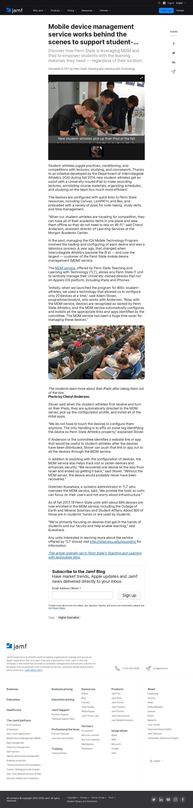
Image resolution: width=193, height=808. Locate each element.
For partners (87, 730)
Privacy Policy (58, 608)
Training (57, 748)
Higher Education (69, 617)
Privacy (83, 797)
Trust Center (154, 724)
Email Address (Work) (66, 589)
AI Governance (14, 725)
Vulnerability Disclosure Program (163, 738)
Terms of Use (97, 797)
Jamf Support (60, 709)
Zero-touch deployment (18, 733)
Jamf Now (116, 698)
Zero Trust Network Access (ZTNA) (24, 774)
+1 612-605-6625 (130, 668)
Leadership (153, 693)
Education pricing (63, 699)
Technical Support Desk (63, 719)
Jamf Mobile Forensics (122, 720)
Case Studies (88, 707)
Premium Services (60, 733)
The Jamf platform (19, 720)
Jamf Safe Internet (120, 716)
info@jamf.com (160, 668)
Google (115, 748)
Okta (113, 753)
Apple (114, 735)
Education (13, 699)
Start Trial (166, 10)
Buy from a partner (91, 739)
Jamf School (117, 702)
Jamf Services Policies (62, 738)
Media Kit (152, 720)
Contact (151, 698)
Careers (151, 711)
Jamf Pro (115, 693)
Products (117, 689)
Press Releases (155, 707)
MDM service (65, 268)
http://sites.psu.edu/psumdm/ (113, 541)
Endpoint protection (16, 760)
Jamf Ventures (155, 733)
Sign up (129, 595)
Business (12, 689)
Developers (87, 748)
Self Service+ (13, 751)
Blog (84, 698)
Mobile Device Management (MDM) (24, 738)
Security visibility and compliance (22, 778)
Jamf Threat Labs (90, 716)
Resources (88, 689)
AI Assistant (12, 729)
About (151, 689)
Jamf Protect (117, 711)
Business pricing (62, 689)
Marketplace (88, 744)
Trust (110, 797)
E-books (86, 702)
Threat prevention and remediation (23, 765)
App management (15, 742)
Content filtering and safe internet (23, 769)
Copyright (72, 797)
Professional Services (65, 729)
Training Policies (59, 753)
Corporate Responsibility (159, 729)
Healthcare (14, 709)
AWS (113, 739)
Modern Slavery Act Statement (82, 801)
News (150, 702)
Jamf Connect (118, 707)
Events (85, 693)
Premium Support (60, 714)
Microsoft (116, 744)
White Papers (88, 711)
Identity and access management (23, 756)
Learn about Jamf (33, 670)
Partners (87, 726)
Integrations (119, 730)
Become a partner (90, 735)
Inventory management (18, 747)
